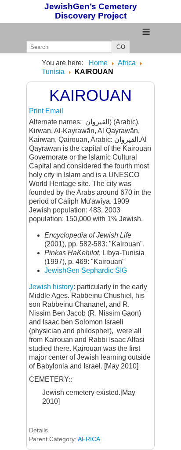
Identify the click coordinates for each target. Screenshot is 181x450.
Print (37, 111)
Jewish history (51, 286)
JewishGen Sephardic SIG (85, 270)
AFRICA (89, 439)
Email (54, 111)
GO (120, 47)
